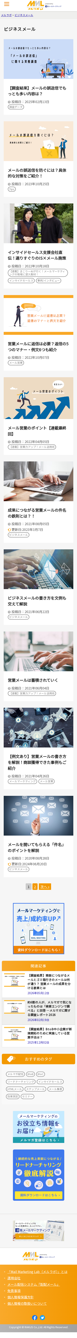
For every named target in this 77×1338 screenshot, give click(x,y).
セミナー (27, 1096)
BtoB (30, 1074)
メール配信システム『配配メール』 (33, 1284)
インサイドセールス (50, 1082)
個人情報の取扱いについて (27, 1303)
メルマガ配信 (15, 1074)
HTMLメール (14, 1089)
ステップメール (35, 1089)
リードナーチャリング (20, 1082)
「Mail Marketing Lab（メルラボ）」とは (37, 1271)
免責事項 (14, 1290)
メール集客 (55, 1089)
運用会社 (14, 1278)
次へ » (44, 886)
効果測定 (12, 1096)
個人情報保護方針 (20, 1297)
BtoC (41, 1074)
